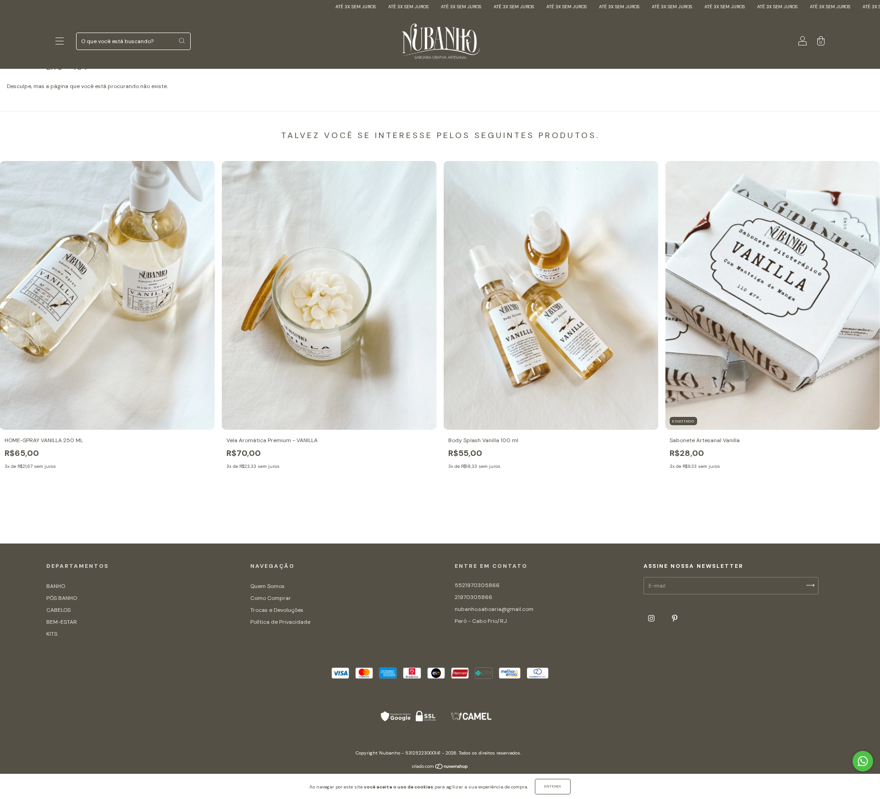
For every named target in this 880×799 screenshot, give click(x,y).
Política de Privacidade (280, 622)
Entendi (552, 786)
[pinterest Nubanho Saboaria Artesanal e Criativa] (674, 618)
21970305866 (473, 597)
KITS (51, 634)
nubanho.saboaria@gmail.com (494, 609)
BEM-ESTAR (61, 622)
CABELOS (58, 610)
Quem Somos (267, 586)
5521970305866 (477, 585)
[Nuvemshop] (440, 767)
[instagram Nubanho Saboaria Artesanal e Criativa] (652, 618)
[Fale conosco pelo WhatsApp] (862, 761)
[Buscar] (181, 40)
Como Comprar (270, 598)
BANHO (55, 586)
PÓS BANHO (61, 598)
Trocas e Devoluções (276, 610)
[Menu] (59, 42)
